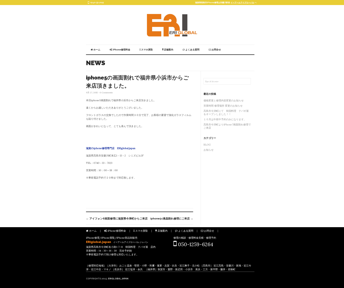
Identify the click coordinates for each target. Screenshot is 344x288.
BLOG (207, 144)
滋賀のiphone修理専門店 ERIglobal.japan (110, 148)
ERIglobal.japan (118, 278)
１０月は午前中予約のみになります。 (225, 119)
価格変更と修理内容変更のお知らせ (224, 100)
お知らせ (209, 149)
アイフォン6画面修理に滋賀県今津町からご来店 (117, 218)
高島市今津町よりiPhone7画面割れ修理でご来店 (227, 126)
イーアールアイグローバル (242, 2)
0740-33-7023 (97, 2)
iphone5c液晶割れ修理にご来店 (171, 218)
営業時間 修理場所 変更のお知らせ (223, 105)
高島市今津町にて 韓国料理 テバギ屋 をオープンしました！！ (227, 112)
